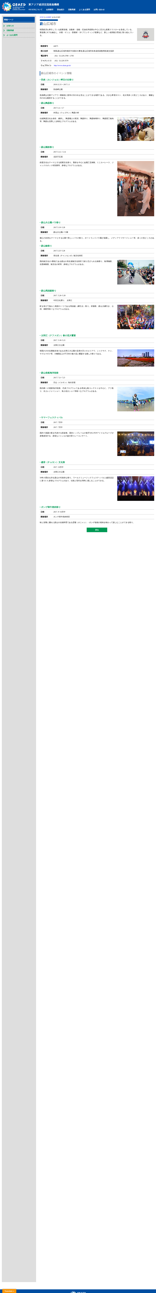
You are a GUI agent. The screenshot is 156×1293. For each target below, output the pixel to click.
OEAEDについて (35, 9)
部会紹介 (60, 9)
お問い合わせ (99, 9)
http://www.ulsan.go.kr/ (62, 65)
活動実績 (71, 9)
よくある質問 (84, 9)
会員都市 (49, 9)
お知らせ (10, 26)
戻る (97, 530)
